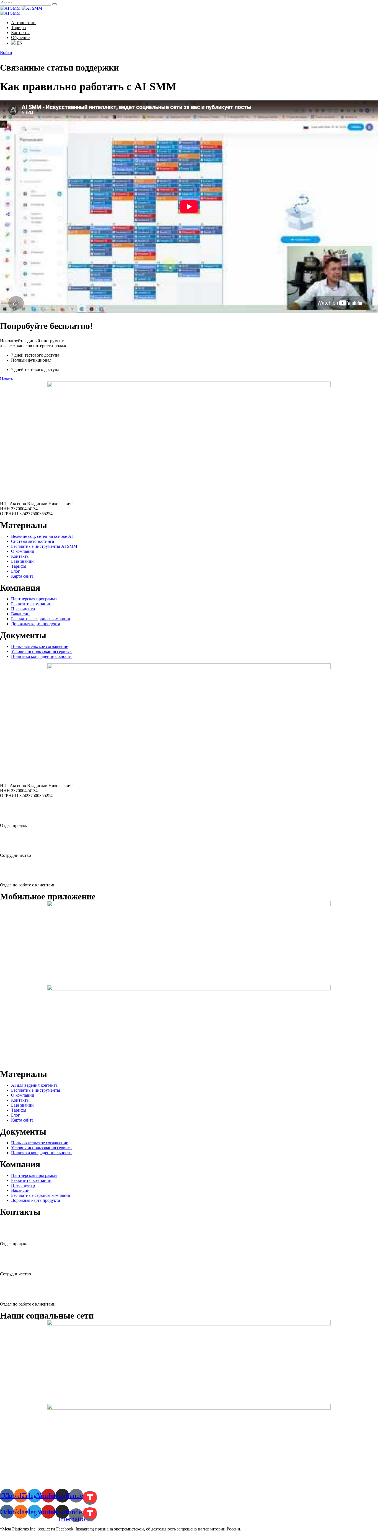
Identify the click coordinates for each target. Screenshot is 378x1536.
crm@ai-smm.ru (23, 1289)
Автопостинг (23, 22)
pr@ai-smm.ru (21, 1258)
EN (19, 43)
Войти (6, 52)
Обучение (20, 37)
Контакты (20, 32)
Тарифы (18, 27)
